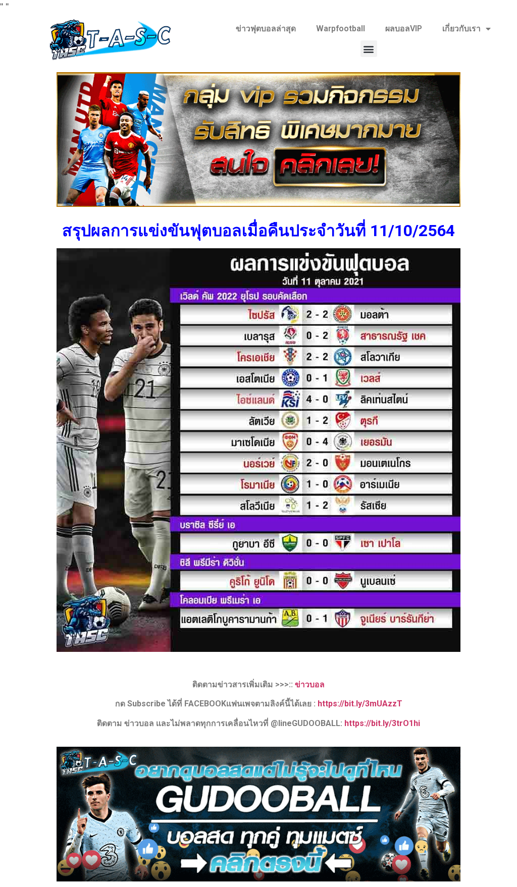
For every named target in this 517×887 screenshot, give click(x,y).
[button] (368, 48)
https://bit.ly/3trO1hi (382, 723)
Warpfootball (340, 28)
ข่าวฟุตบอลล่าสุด (266, 28)
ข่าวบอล (310, 684)
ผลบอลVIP (403, 28)
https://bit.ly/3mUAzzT (360, 703)
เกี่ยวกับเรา (461, 28)
